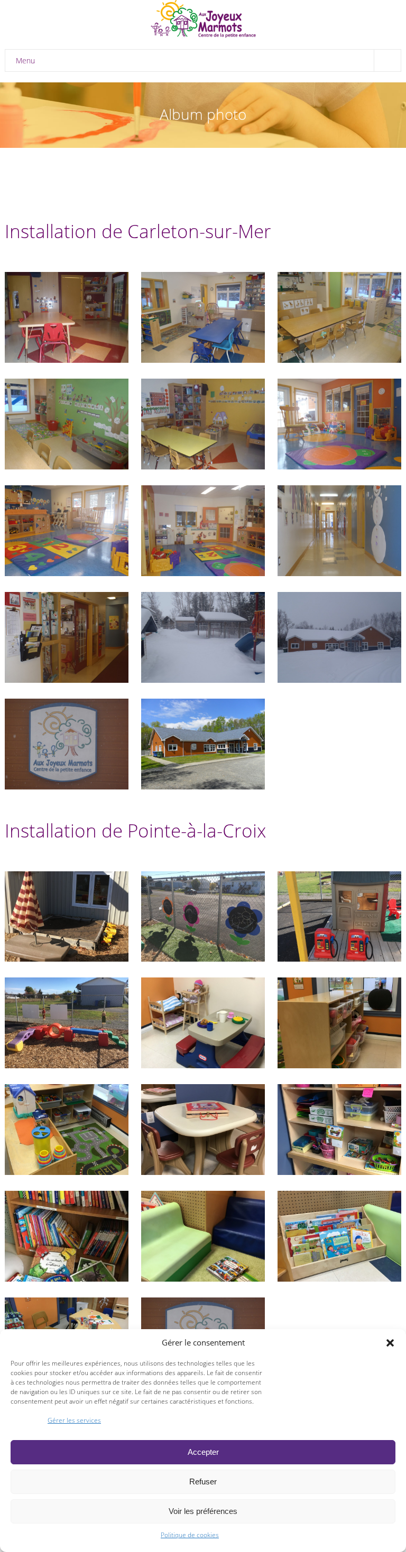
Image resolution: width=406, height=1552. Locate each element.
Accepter (203, 1451)
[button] (390, 1343)
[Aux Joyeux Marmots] (203, 19)
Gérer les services (74, 1420)
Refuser (203, 1481)
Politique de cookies (190, 1534)
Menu (25, 60)
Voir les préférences (203, 1511)
